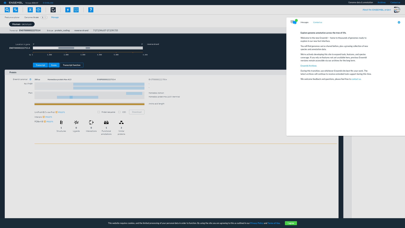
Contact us (317, 22)
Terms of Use (274, 223)
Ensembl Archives (309, 65)
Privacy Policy (256, 223)
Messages (304, 22)
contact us (356, 79)
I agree (291, 223)
